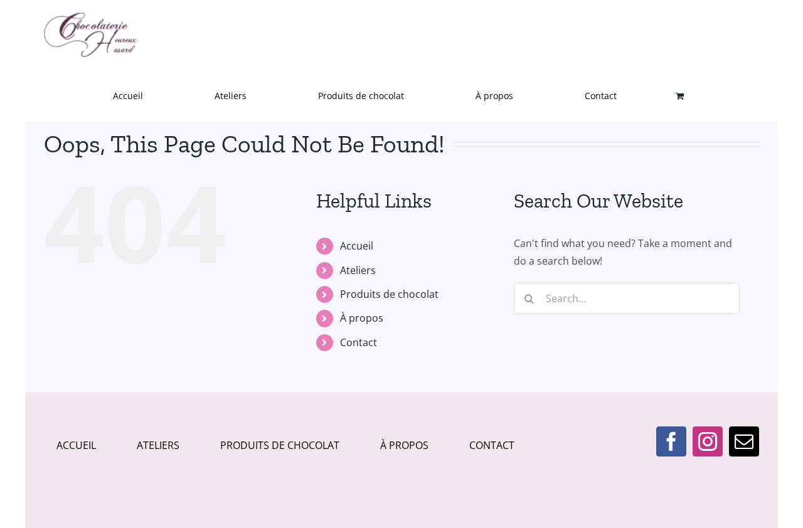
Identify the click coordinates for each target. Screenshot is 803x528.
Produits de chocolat (389, 294)
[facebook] (671, 441)
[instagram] (708, 441)
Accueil (356, 246)
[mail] (744, 441)
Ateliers (358, 270)
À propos (361, 318)
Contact (358, 342)
